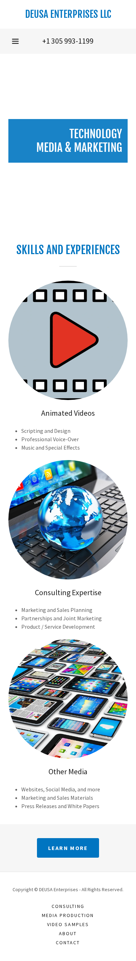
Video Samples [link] (68, 924)
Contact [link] (68, 942)
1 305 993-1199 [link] (69, 41)
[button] (15, 41)
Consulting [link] (68, 906)
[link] (68, 14)
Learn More (68, 847)
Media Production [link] (68, 915)
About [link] (68, 933)
